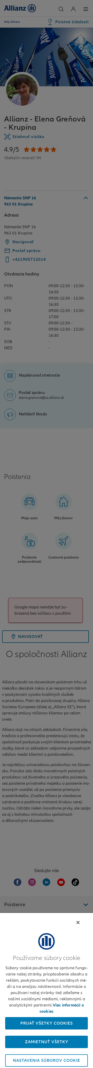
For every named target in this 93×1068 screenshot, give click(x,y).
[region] (46, 990)
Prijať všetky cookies (46, 1023)
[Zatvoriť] (78, 922)
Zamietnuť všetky (46, 1041)
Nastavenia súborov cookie (46, 1060)
